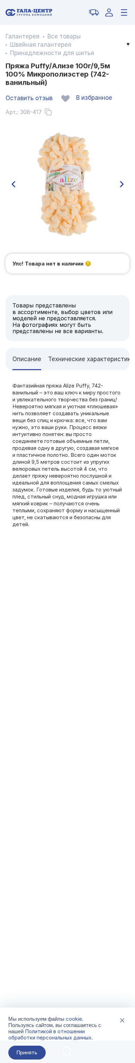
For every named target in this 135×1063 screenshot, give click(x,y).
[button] (13, 184)
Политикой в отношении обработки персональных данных (49, 1034)
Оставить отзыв (29, 98)
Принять (26, 1052)
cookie (74, 1019)
